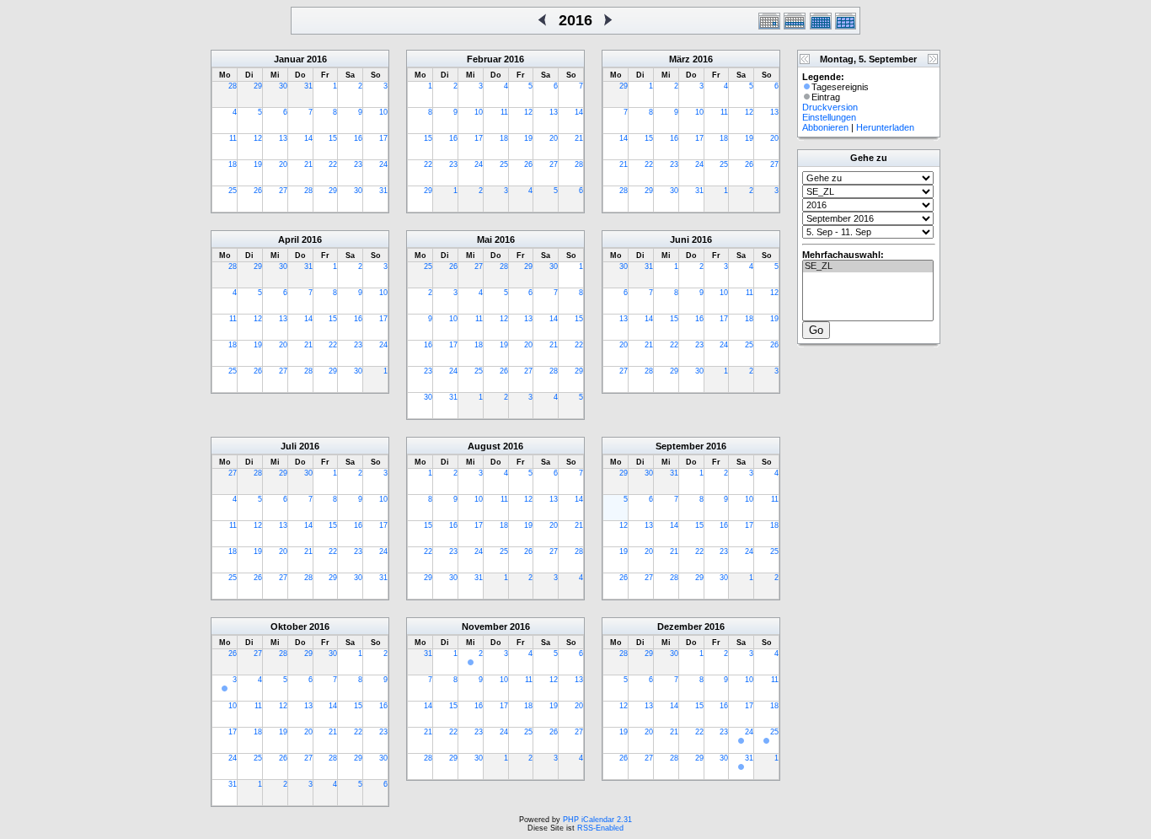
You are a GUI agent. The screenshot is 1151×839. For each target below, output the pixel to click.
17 (383, 138)
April (288, 239)
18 (232, 164)
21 (308, 164)
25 (232, 190)
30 (283, 86)
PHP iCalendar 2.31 (597, 819)
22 (333, 164)
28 (232, 86)
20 (283, 164)
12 (258, 138)
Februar (484, 59)
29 (258, 86)
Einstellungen (829, 117)
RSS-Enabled (600, 828)
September (680, 446)
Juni (679, 239)
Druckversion (830, 107)
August (484, 446)
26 (258, 190)
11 (233, 138)
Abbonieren (825, 127)
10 (383, 112)
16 (358, 138)
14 (308, 138)
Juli (289, 446)
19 (258, 164)
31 (308, 86)
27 (283, 190)
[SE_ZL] (868, 266)
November (484, 626)
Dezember (679, 626)
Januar (289, 59)
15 (333, 138)
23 (358, 164)
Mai (484, 239)
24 (383, 164)
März (679, 59)
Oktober (288, 626)
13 (283, 138)
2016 (317, 59)
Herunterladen (885, 127)
